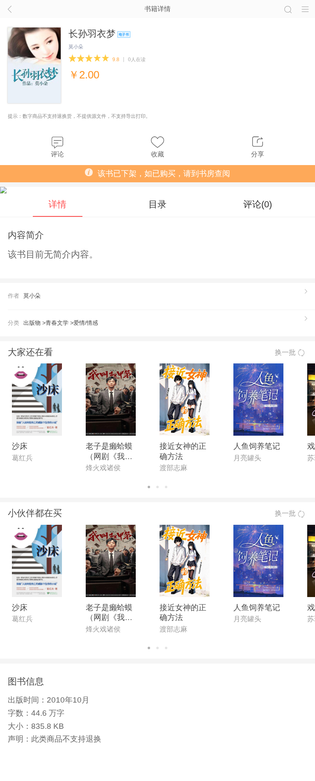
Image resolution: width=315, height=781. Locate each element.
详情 (57, 204)
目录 (157, 204)
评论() (257, 204)
